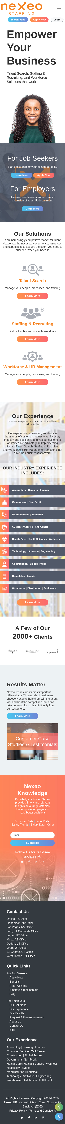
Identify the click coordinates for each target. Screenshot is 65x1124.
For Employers (16, 1000)
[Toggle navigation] (58, 8)
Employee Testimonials (24, 989)
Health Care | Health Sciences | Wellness (32, 1063)
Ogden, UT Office (17, 943)
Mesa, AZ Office (16, 939)
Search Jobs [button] (18, 19)
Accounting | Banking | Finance (26, 1047)
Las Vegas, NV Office (20, 927)
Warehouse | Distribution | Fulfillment (29, 1080)
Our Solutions (18, 1005)
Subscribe (32, 842)
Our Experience (19, 1009)
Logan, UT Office (17, 935)
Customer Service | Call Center (26, 1051)
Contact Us (16, 1025)
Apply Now (16, 977)
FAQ (12, 994)
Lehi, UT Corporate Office (22, 931)
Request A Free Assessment (27, 1017)
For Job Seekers (17, 973)
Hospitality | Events (18, 1067)
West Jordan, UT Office (21, 956)
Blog (12, 1029)
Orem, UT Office (17, 947)
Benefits (15, 981)
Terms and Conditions (42, 1110)
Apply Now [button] (39, 19)
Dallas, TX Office (17, 918)
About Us (15, 1021)
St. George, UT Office (20, 951)
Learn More (21, 175)
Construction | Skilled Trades (24, 1055)
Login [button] (57, 19)
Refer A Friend (18, 985)
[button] (32, 490)
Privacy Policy (18, 1110)
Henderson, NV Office (20, 923)
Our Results (17, 1013)
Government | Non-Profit (21, 1059)
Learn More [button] (32, 602)
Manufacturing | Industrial (22, 1072)
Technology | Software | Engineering (29, 1076)
